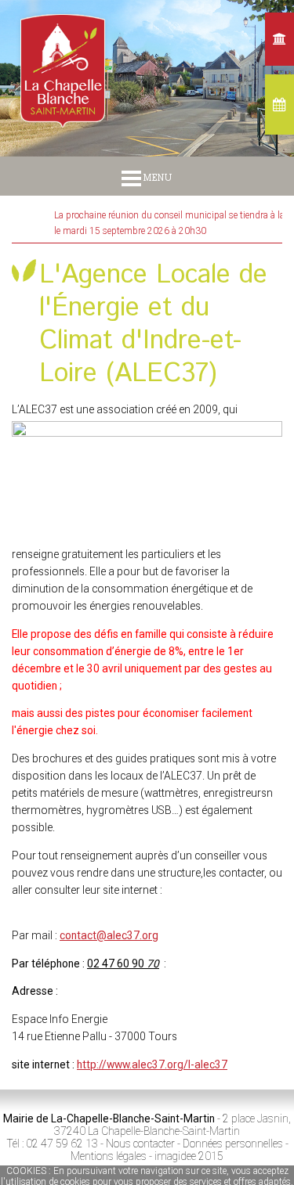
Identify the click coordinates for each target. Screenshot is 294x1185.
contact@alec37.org (109, 935)
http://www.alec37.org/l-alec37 (152, 1064)
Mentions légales (109, 1156)
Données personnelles (233, 1143)
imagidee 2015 (188, 1156)
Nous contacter (140, 1143)
